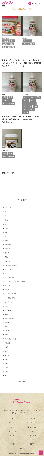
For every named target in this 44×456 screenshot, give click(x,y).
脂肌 (6, 314)
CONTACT (22, 448)
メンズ (32, 431)
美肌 (6, 257)
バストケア (8, 208)
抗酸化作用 (8, 244)
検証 (6, 326)
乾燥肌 (7, 228)
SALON (11, 423)
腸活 (6, 236)
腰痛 (6, 363)
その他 (7, 371)
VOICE (32, 440)
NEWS (32, 444)
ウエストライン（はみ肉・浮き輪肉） (16, 281)
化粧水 (7, 330)
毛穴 (6, 335)
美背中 (7, 351)
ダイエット (8, 285)
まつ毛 (7, 273)
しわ (6, 306)
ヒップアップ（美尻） (11, 294)
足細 (6, 367)
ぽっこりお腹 (9, 269)
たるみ (7, 216)
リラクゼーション (12, 431)
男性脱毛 (7, 343)
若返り (7, 253)
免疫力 (7, 232)
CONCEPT (32, 418)
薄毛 (6, 220)
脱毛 (6, 359)
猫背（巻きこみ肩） (11, 339)
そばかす (7, 261)
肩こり (7, 355)
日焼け (7, 322)
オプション (11, 435)
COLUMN (11, 444)
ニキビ (7, 289)
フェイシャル (9, 302)
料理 (6, 240)
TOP (11, 418)
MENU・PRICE (32, 423)
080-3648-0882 (37, 3)
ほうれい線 (8, 310)
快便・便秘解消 (9, 318)
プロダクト (32, 435)
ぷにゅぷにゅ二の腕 (11, 265)
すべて (7, 376)
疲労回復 (7, 249)
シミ (6, 212)
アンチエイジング (10, 277)
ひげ (6, 347)
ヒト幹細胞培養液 (10, 298)
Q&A (11, 440)
